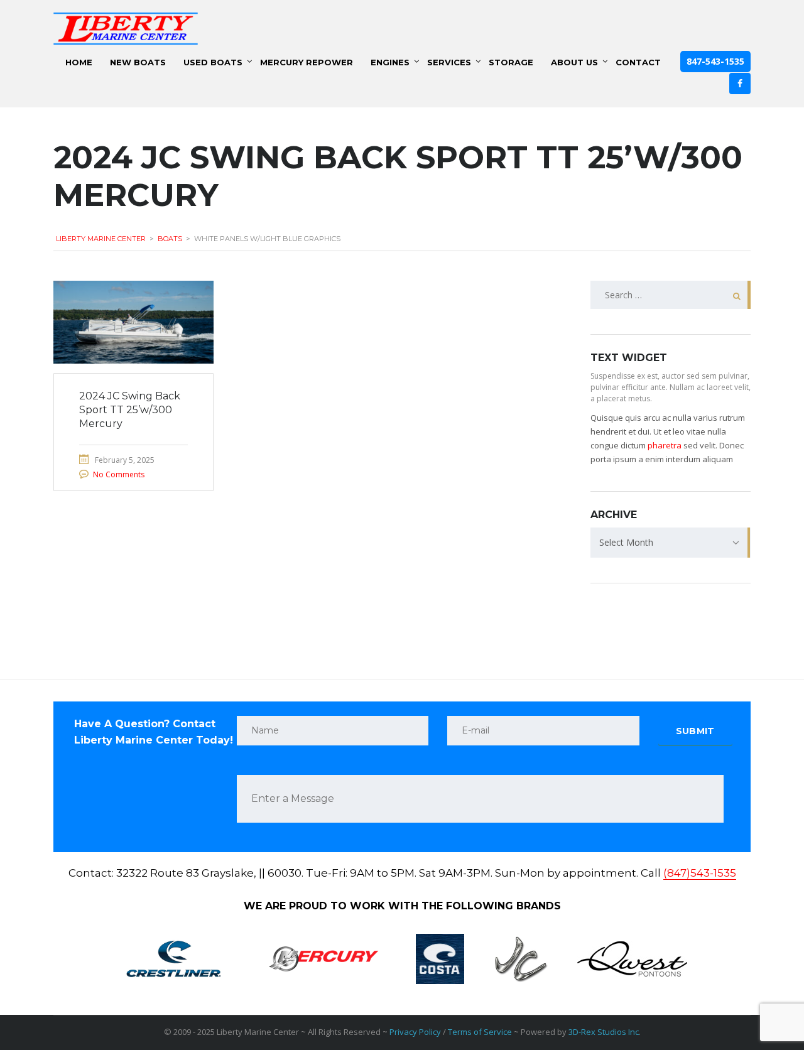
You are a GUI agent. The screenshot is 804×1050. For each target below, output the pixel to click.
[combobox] (670, 543)
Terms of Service (480, 1031)
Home (78, 62)
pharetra (665, 445)
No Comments (118, 474)
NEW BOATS (138, 62)
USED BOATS (212, 62)
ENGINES (390, 62)
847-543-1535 (715, 61)
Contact (638, 62)
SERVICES (449, 62)
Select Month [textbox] (626, 542)
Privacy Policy (415, 1031)
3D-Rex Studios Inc (603, 1031)
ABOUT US (574, 62)
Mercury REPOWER (306, 62)
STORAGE (511, 62)
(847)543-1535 (699, 873)
